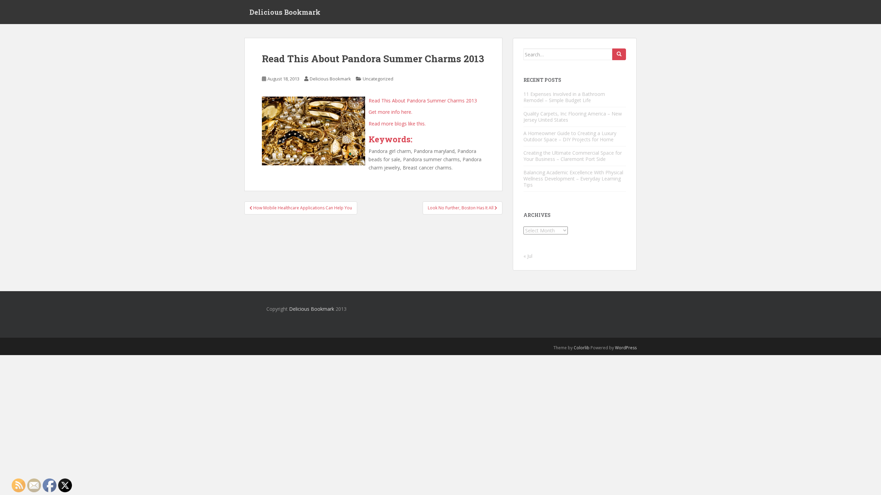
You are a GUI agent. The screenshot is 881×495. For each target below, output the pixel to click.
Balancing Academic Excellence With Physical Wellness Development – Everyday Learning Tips (573, 178)
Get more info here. (390, 112)
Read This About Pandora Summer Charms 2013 (423, 100)
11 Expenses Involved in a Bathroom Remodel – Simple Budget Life (564, 97)
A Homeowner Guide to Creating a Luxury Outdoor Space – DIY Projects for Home (569, 136)
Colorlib (582, 348)
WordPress (626, 348)
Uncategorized (378, 79)
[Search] (619, 54)
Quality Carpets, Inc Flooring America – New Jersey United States (572, 116)
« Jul (527, 256)
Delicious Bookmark (285, 12)
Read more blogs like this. (397, 123)
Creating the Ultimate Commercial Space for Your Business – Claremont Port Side (572, 156)
